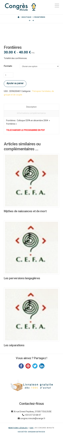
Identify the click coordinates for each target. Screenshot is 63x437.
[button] (57, 5)
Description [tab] (31, 107)
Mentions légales (18, 428)
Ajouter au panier (15, 83)
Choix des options (31, 202)
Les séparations (14, 345)
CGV (32, 428)
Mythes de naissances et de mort (25, 211)
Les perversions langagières (22, 278)
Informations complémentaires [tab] (31, 113)
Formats (8, 66)
